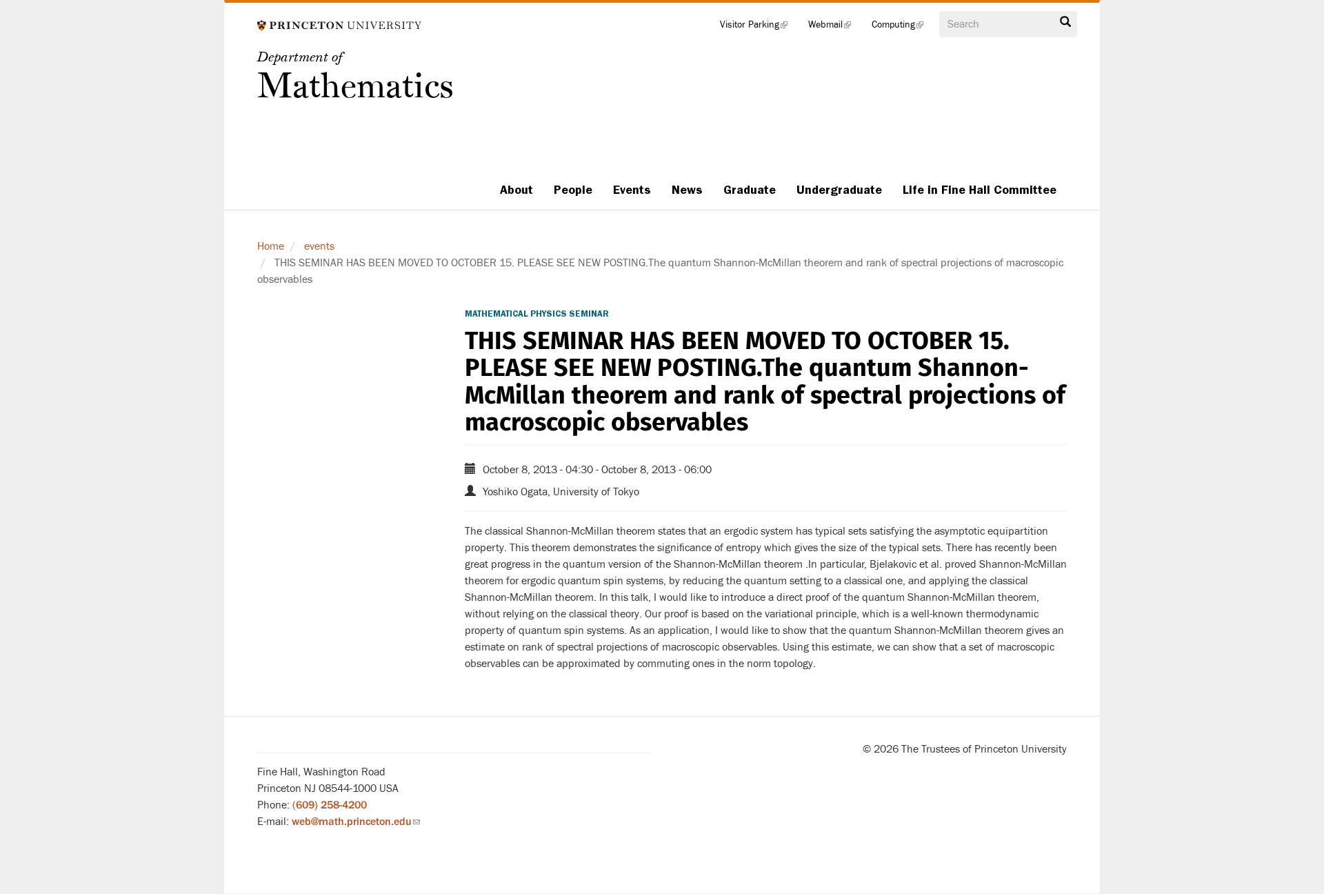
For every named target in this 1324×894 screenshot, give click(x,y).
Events (632, 189)
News (687, 189)
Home (270, 246)
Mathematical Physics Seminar (537, 314)
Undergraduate (839, 189)
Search (1065, 25)
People (573, 189)
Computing (903, 28)
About (516, 189)
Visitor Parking (759, 28)
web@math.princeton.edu (356, 821)
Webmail (834, 28)
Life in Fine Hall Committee (979, 189)
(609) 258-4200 (329, 805)
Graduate (749, 189)
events (319, 246)
